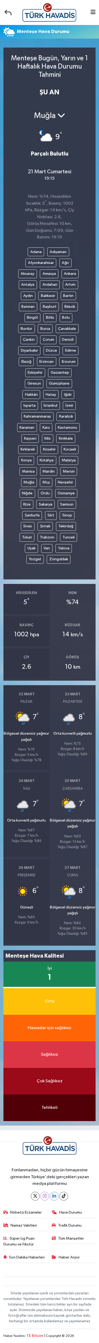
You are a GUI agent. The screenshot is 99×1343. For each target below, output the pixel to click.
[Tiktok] (63, 1196)
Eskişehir (35, 372)
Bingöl (32, 317)
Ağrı (65, 263)
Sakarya (45, 504)
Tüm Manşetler (71, 1238)
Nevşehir (65, 482)
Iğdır (68, 395)
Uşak (31, 548)
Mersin (69, 471)
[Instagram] (44, 1196)
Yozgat (35, 559)
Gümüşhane (59, 383)
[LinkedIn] (54, 1196)
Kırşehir (49, 449)
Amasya (49, 274)
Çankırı (29, 340)
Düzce (51, 350)
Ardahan (50, 285)
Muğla (28, 482)
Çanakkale (67, 329)
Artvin (70, 285)
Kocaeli (70, 449)
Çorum (48, 340)
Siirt (51, 515)
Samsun (66, 504)
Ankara (70, 274)
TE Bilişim (34, 1336)
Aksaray (27, 274)
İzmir (69, 405)
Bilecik (69, 307)
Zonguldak (58, 559)
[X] (35, 1196)
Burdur (26, 329)
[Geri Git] (8, 12)
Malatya (69, 460)
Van (47, 548)
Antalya (27, 285)
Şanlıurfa (32, 515)
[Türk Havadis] (49, 12)
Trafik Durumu (70, 1225)
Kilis (47, 438)
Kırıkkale (66, 438)
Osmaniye (66, 493)
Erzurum (69, 362)
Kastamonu (67, 428)
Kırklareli (28, 449)
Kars (46, 428)
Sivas (27, 526)
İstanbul (50, 405)
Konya (26, 460)
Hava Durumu (70, 1212)
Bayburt (49, 307)
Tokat (27, 537)
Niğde (27, 493)
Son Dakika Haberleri (27, 1257)
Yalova (63, 548)
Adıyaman (58, 252)
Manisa (28, 471)
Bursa (45, 329)
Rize (27, 504)
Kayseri (30, 438)
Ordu (45, 493)
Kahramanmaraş (37, 416)
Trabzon (47, 537)
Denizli (68, 340)
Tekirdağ (65, 526)
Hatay (51, 395)
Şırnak (45, 526)
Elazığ (26, 362)
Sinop (67, 515)
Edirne (70, 350)
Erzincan (46, 362)
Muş (46, 482)
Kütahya (47, 460)
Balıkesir (48, 296)
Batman (28, 307)
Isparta (29, 405)
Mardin (49, 471)
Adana (36, 252)
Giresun (34, 383)
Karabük (66, 416)
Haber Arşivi (69, 1257)
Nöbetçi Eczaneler (26, 1212)
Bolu (66, 317)
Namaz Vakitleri (24, 1225)
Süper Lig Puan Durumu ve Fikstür (19, 1241)
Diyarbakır (29, 350)
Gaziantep (60, 372)
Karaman (27, 428)
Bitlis (50, 317)
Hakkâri (31, 395)
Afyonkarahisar (41, 263)
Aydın (28, 296)
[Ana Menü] (93, 12)
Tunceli (69, 537)
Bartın (68, 296)
